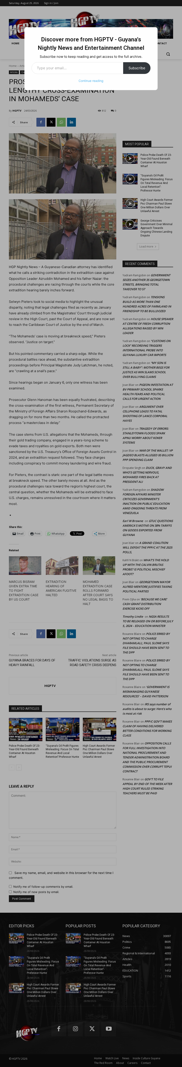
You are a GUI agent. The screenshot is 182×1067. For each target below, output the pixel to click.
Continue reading (91, 81)
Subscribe (137, 68)
